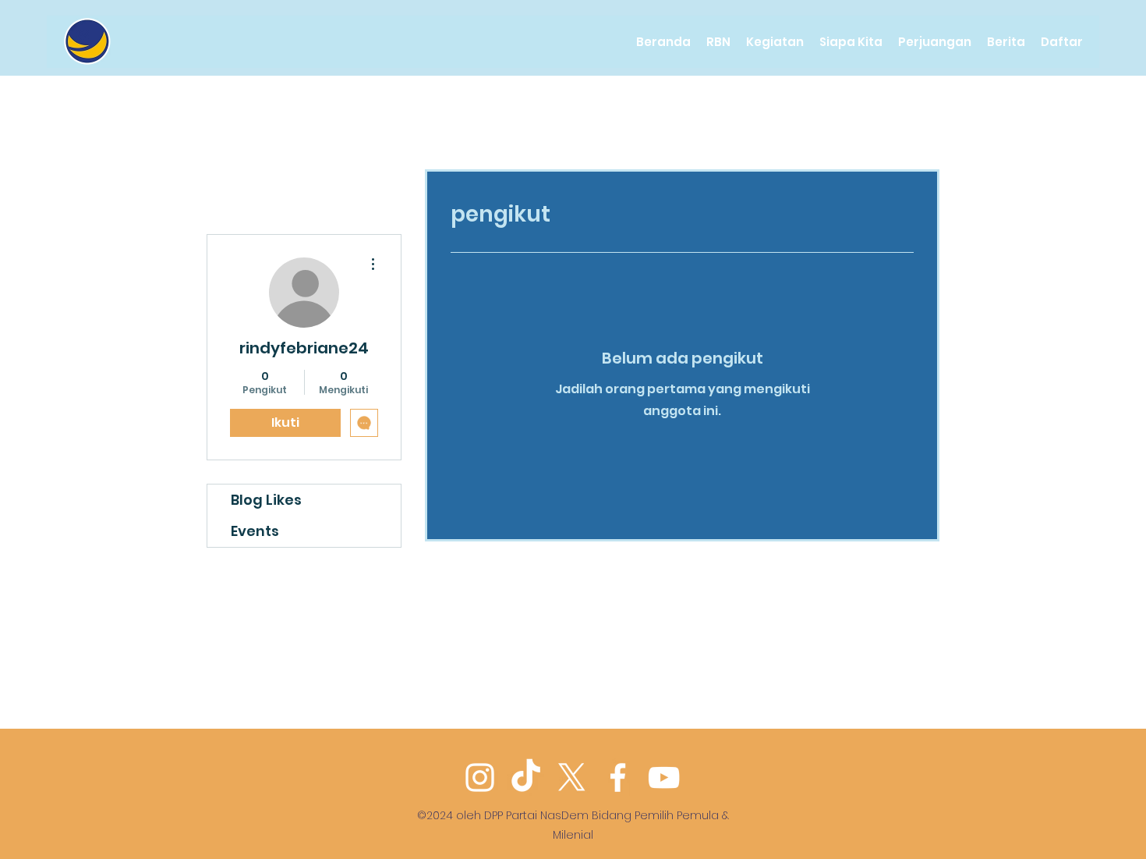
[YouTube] (664, 777)
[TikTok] (526, 777)
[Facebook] (618, 777)
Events (255, 531)
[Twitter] (572, 777)
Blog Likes (266, 499)
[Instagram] (480, 777)
